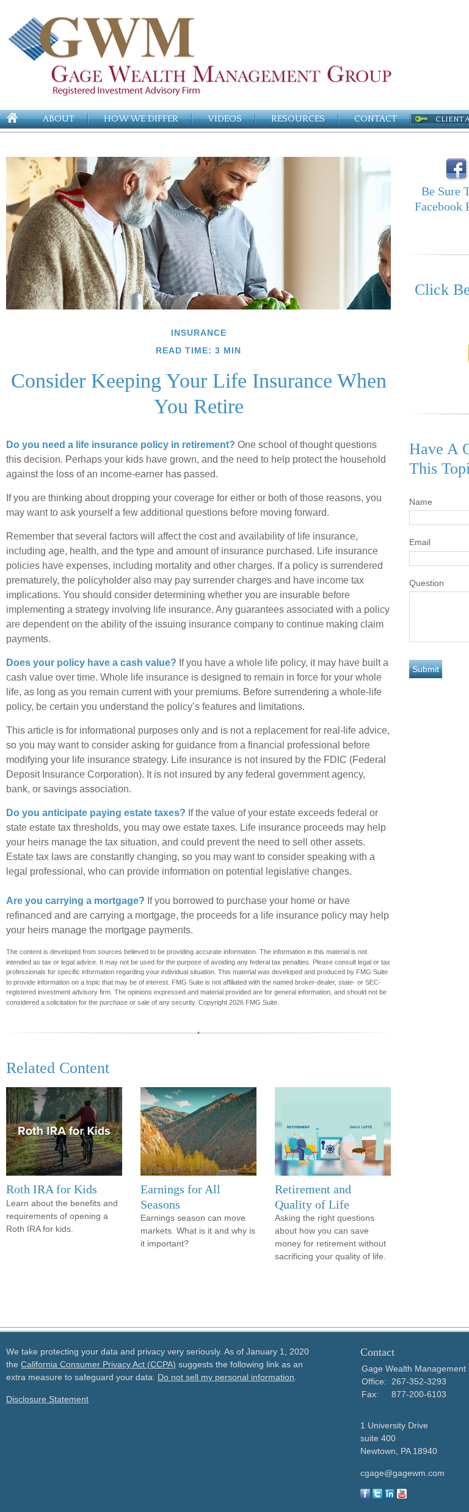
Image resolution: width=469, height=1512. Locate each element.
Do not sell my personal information (226, 1377)
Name (420, 502)
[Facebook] (365, 1495)
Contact (375, 119)
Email (420, 542)
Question (426, 583)
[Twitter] (377, 1495)
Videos (225, 119)
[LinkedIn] (389, 1495)
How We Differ (141, 119)
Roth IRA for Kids (51, 1189)
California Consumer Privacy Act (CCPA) (98, 1364)
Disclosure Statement (47, 1399)
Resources (298, 119)
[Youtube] (402, 1495)
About (59, 119)
